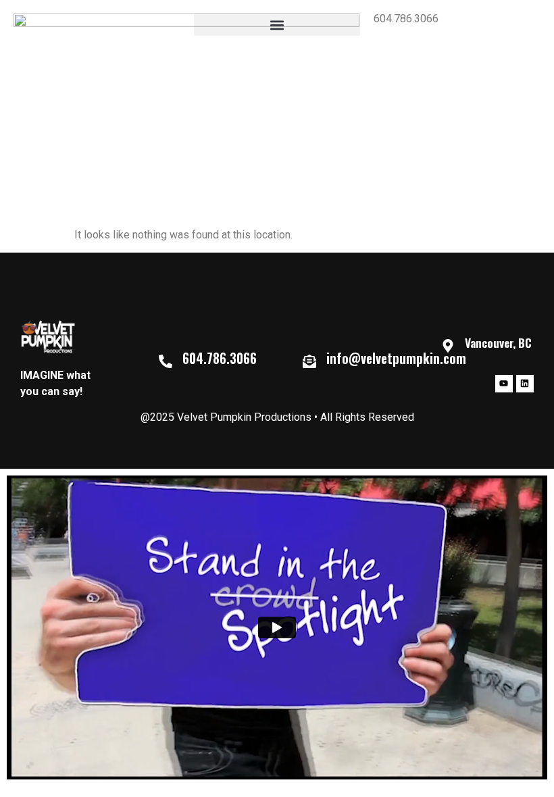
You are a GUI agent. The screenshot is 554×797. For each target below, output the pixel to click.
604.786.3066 (406, 18)
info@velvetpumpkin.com (396, 358)
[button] (277, 25)
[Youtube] (504, 383)
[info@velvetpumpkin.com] (309, 361)
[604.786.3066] (165, 361)
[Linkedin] (525, 383)
